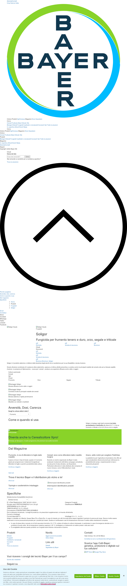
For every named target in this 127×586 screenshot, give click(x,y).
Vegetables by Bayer (52, 547)
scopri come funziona (15, 444)
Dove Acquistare (37, 119)
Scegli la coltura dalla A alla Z (18, 411)
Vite (28, 123)
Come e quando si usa (7, 296)
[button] (19, 414)
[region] (63, 576)
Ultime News (49, 538)
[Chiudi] (124, 576)
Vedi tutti (11, 473)
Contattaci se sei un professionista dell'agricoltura (99, 539)
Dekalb (48, 545)
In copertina (10, 127)
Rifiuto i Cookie (100, 576)
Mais (19, 123)
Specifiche (3, 300)
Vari (45, 125)
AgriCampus (21, 119)
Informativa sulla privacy (48, 584)
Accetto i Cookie (114, 576)
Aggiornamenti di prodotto (54, 536)
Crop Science (13, 3)
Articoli (17, 127)
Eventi (21, 127)
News (25, 127)
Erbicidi (15, 125)
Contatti (14, 1)
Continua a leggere (14, 467)
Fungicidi (20, 125)
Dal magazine (4, 298)
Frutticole (15, 123)
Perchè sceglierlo (5, 292)
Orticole (23, 123)
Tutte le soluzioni (52, 125)
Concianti (41, 125)
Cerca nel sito (11, 154)
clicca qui (11, 480)
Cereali (9, 123)
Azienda (9, 1)
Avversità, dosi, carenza (7, 294)
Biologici (9, 125)
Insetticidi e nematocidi (31, 125)
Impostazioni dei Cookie (83, 576)
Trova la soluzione (12, 162)
